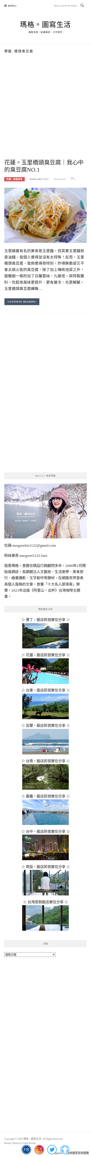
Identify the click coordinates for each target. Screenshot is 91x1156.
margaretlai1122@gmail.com (34, 545)
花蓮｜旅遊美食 (14, 179)
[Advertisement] (45, 113)
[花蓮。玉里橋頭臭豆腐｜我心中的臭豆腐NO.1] (45, 215)
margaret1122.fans (33, 556)
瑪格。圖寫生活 (45, 25)
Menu (12, 6)
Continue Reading (22, 301)
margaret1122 (39, 179)
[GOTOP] (65, 1149)
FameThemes (29, 1143)
